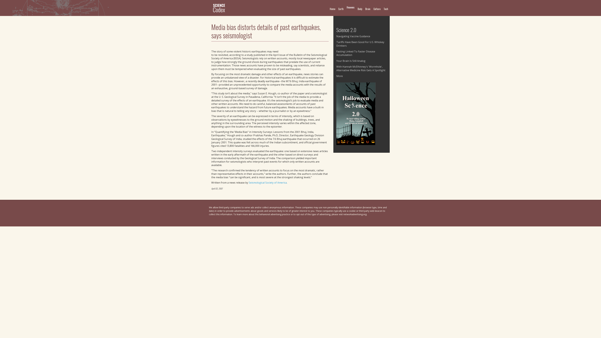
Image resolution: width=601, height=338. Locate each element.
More (339, 76)
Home (332, 9)
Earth (341, 9)
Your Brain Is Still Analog (350, 61)
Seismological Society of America (268, 182)
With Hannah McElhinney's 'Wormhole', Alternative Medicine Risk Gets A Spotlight (360, 68)
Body (360, 9)
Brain (367, 9)
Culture (376, 9)
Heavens (350, 7)
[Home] (220, 8)
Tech (386, 9)
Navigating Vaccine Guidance (353, 36)
